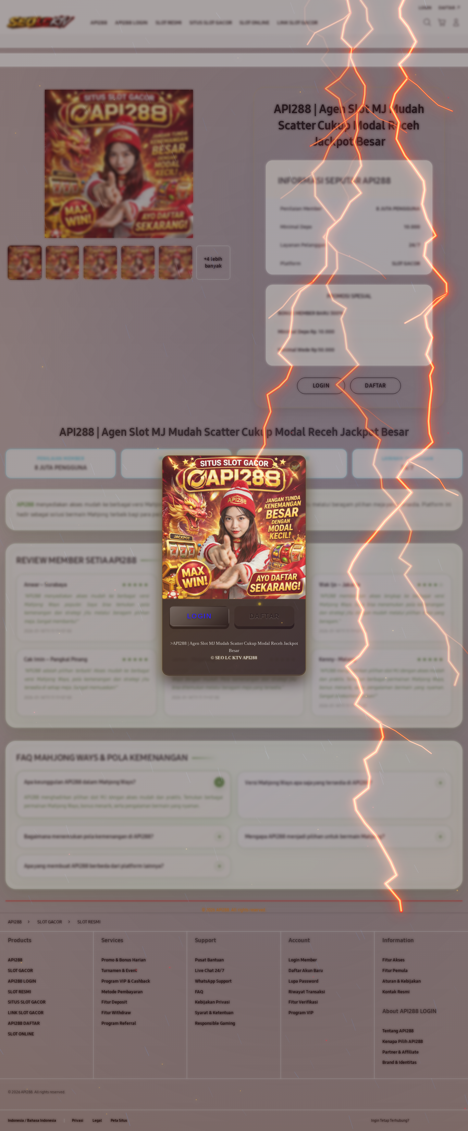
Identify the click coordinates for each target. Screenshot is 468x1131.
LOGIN (199, 616)
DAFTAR (264, 616)
